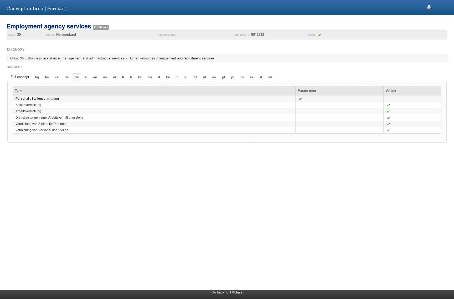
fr (131, 76)
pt (232, 76)
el (86, 76)
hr (140, 76)
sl (260, 76)
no (214, 76)
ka (168, 76)
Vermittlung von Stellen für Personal (41, 124)
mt (195, 76)
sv (270, 76)
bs (47, 76)
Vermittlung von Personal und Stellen (42, 130)
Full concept (20, 76)
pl (223, 76)
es (105, 76)
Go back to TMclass (227, 292)
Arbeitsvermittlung (28, 111)
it (159, 76)
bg (37, 76)
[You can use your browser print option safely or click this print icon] (429, 6)
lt (177, 76)
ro (242, 76)
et (114, 76)
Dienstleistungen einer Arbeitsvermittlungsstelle (49, 117)
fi (123, 76)
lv (185, 76)
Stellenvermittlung (28, 105)
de (77, 76)
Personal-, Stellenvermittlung (37, 98)
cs (57, 76)
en (95, 76)
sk (252, 76)
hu (150, 76)
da (67, 76)
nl (204, 76)
